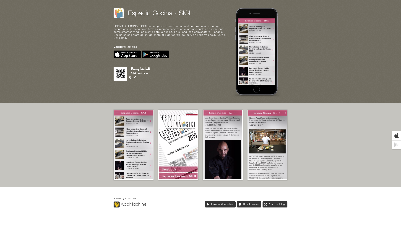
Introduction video (222, 204)
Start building (277, 204)
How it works (251, 204)
